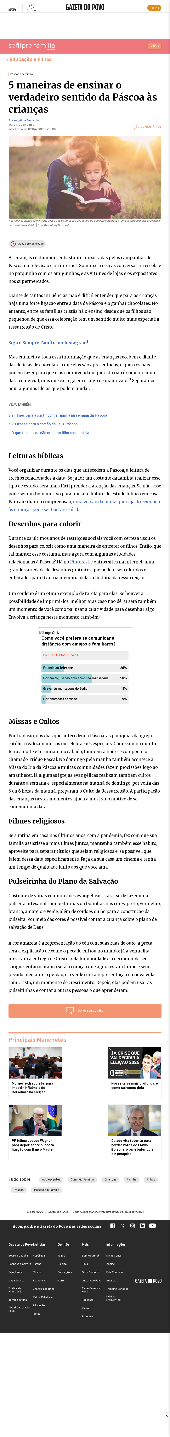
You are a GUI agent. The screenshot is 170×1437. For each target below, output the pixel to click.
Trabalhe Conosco (117, 1289)
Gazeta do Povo (92, 1280)
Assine (110, 1264)
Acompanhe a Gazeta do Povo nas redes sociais (57, 1226)
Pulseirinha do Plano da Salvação (63, 881)
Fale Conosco (114, 1272)
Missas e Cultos (33, 721)
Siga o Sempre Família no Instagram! (48, 342)
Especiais (88, 1316)
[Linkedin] (142, 1226)
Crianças (110, 1180)
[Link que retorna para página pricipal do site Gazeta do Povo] (85, 7)
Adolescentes (51, 1180)
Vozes (61, 1256)
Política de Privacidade (15, 1290)
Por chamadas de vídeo (60, 699)
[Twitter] (123, 1226)
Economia (39, 1280)
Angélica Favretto (26, 120)
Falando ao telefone (58, 668)
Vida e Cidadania (43, 1297)
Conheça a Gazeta (19, 1264)
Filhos (151, 1180)
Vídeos (86, 1308)
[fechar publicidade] (166, 1415)
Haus (85, 1264)
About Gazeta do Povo (19, 1309)
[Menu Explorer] (12, 8)
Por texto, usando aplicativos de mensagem (75, 678)
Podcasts (88, 1300)
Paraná (37, 1264)
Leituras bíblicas (35, 456)
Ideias (36, 1314)
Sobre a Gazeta (18, 1256)
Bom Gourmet (90, 1256)
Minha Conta (113, 1256)
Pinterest (79, 561)
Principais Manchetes (37, 1040)
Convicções (64, 1272)
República (39, 1256)
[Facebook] (113, 1226)
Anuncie (111, 1280)
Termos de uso (17, 1300)
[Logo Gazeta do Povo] (146, 1281)
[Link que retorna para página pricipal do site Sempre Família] (31, 45)
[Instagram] (132, 1226)
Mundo (37, 1272)
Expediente (15, 1272)
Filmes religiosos (36, 821)
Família (131, 1180)
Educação (39, 1305)
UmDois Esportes (44, 1289)
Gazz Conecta (90, 1272)
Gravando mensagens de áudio (65, 689)
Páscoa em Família (46, 1190)
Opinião (62, 1264)
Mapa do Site (16, 1280)
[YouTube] (152, 1226)
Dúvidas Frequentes (113, 1298)
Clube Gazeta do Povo (92, 1290)
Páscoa (19, 1190)
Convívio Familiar (82, 1180)
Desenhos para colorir (44, 524)
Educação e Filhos (30, 60)
